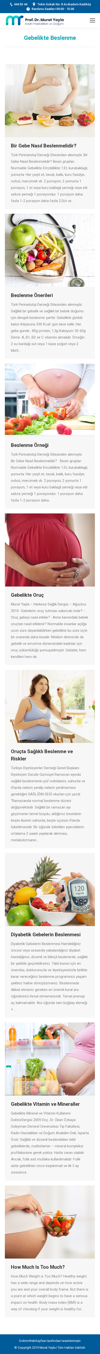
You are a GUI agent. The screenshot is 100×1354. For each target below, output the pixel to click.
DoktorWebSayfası (32, 1341)
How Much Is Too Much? (38, 1267)
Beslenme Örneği (30, 445)
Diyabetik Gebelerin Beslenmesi (46, 934)
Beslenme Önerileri (32, 295)
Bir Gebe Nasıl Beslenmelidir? (43, 146)
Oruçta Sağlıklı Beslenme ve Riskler (42, 755)
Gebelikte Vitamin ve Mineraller (45, 1104)
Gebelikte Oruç (27, 595)
